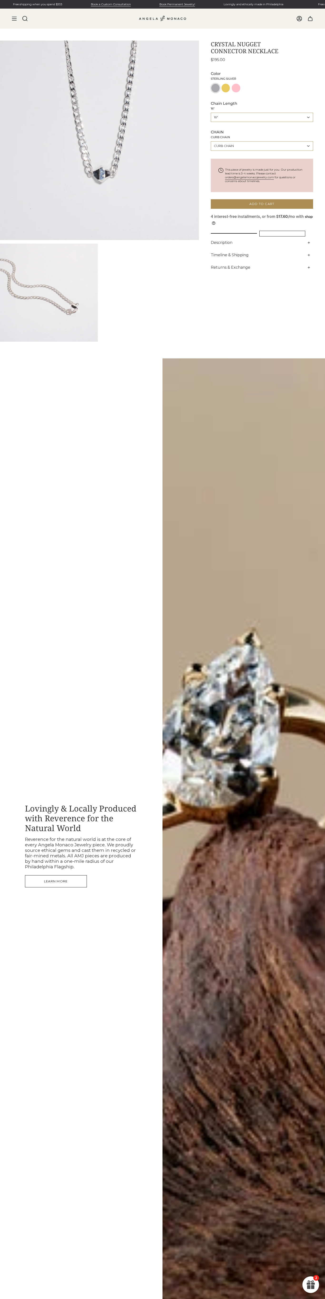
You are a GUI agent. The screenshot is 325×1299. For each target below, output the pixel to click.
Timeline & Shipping (230, 255)
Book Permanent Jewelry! (177, 4)
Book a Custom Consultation (111, 4)
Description (221, 242)
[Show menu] (14, 18)
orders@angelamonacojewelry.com (249, 177)
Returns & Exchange (230, 267)
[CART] (310, 18)
